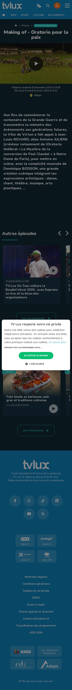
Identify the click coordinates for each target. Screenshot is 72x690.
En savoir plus (57, 342)
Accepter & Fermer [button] (36, 355)
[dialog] (36, 345)
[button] (35, 347)
